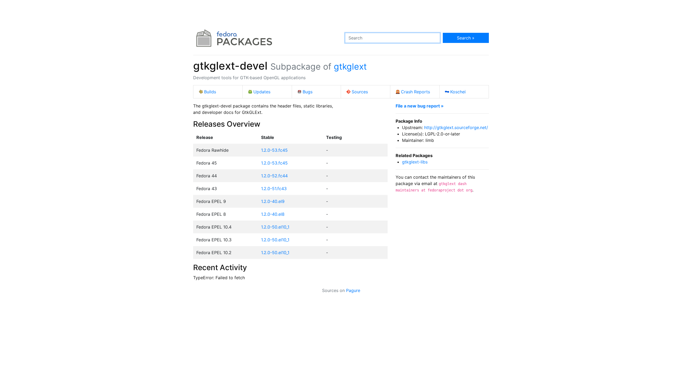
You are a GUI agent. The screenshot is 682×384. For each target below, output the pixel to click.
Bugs (307, 91)
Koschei (458, 91)
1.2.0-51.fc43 (274, 188)
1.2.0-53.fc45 (274, 150)
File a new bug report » (420, 106)
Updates (261, 91)
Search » (465, 38)
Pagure (353, 290)
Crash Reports (415, 91)
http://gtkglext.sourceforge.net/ (456, 127)
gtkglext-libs (415, 162)
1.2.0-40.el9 (273, 201)
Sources (360, 91)
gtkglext (350, 66)
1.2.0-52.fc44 (274, 175)
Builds (210, 91)
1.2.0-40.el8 (273, 214)
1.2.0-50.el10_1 (275, 227)
